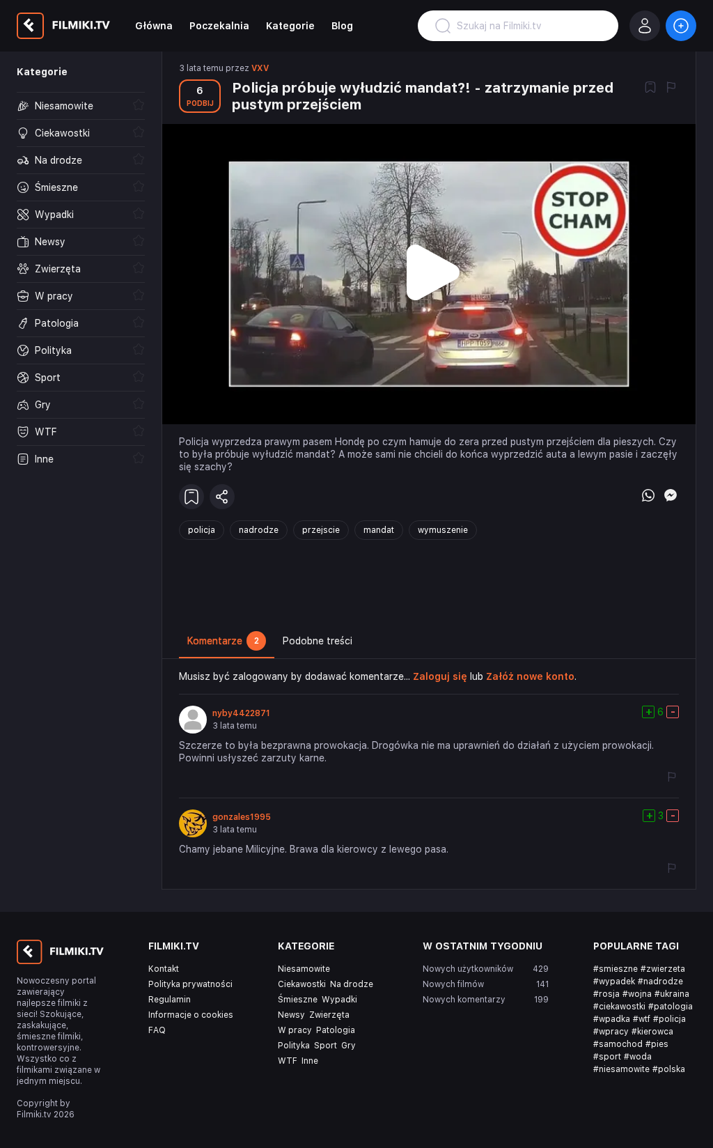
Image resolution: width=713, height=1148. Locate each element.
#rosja (606, 994)
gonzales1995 (241, 817)
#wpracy (611, 1032)
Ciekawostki (302, 984)
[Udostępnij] (222, 496)
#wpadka (611, 1019)
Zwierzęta (329, 1015)
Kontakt (163, 969)
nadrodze (259, 530)
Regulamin (169, 999)
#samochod (618, 1044)
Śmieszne (298, 999)
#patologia (670, 1006)
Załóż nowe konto (530, 676)
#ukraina (672, 994)
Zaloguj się (440, 676)
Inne (309, 1061)
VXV (260, 68)
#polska (668, 1069)
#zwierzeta (663, 969)
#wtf (641, 1019)
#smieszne (615, 969)
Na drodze (351, 984)
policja (201, 530)
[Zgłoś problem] (671, 88)
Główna (154, 25)
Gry (348, 1045)
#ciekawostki (619, 1006)
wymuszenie (443, 530)
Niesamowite (304, 969)
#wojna (637, 994)
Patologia (335, 1030)
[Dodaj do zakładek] (650, 88)
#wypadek (614, 981)
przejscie (321, 530)
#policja (669, 1019)
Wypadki (339, 999)
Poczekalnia (219, 25)
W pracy (295, 1030)
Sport (325, 1045)
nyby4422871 (241, 713)
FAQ (157, 1030)
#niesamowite (621, 1069)
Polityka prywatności (190, 984)
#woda (638, 1057)
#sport (607, 1057)
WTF (287, 1061)
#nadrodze (660, 981)
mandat (378, 530)
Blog (342, 25)
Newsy (291, 1015)
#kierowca (652, 1032)
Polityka (294, 1045)
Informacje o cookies (190, 1015)
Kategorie (290, 25)
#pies (656, 1044)
